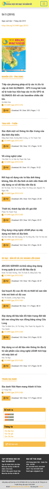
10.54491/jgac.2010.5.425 (13, 360)
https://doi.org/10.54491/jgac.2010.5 (15, 26)
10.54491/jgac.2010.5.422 (13, 275)
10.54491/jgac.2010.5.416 (13, 105)
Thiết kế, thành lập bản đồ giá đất (19, 208)
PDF (7, 110)
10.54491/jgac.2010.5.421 (13, 240)
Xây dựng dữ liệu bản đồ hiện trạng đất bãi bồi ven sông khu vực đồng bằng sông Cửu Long (24, 319)
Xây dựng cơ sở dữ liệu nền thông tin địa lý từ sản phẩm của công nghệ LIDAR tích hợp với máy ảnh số (24, 351)
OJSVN (41, 487)
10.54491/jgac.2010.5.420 (13, 215)
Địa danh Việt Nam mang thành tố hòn (21, 386)
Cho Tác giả (9, 434)
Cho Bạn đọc (9, 431)
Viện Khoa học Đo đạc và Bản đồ (19, 487)
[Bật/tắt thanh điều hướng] (44, 3)
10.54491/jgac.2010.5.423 (13, 300)
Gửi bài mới (13, 444)
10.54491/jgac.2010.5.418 (13, 162)
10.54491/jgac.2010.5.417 (13, 141)
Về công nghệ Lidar (12, 156)
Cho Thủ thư (9, 436)
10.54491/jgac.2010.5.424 (13, 332)
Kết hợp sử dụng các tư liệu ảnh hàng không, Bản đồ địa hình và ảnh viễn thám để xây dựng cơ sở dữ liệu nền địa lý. (24, 181)
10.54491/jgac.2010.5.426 (13, 392)
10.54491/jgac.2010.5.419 (13, 193)
